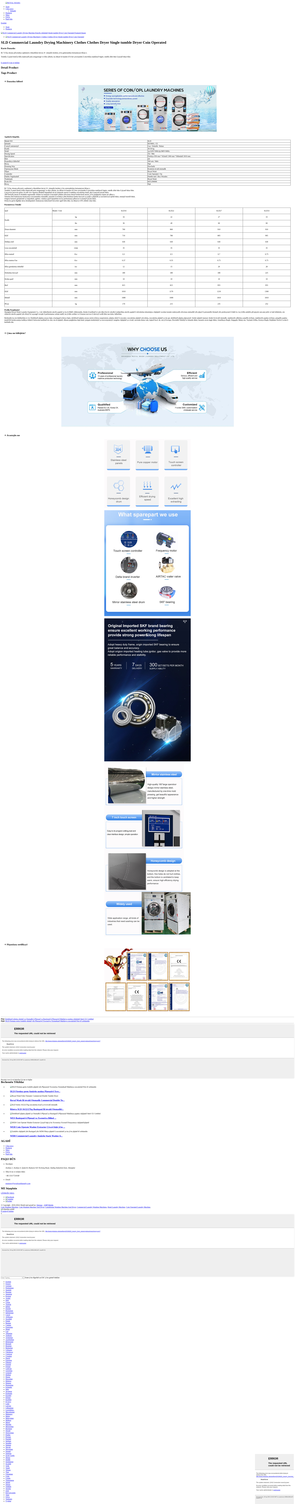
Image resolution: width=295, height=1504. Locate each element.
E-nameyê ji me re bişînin (10, 63)
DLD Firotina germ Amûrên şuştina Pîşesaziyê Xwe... (35, 1091)
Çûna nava (9, 9)
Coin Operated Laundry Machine (138, 1207)
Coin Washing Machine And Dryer (31, 1207)
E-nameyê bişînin (7, 1211)
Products (9, 13)
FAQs (8, 17)
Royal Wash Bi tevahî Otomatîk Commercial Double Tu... (37, 1100)
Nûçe (7, 15)
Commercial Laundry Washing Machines (92, 1207)
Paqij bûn (9, 19)
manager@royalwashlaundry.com (18, 1183)
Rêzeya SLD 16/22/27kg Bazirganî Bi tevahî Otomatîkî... (37, 1109)
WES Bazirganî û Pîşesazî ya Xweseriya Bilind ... (33, 1118)
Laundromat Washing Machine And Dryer (60, 1207)
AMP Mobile (48, 1205)
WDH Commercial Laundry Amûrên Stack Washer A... (36, 1136)
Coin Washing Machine (9, 1207)
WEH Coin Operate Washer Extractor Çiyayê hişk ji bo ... (37, 1127)
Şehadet (13, 11)
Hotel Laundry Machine (116, 1207)
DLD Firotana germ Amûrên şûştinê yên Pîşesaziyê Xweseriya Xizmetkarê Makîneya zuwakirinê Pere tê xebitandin (47, 1021)
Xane (7, 7)
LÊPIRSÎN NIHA (7, 1193)
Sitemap (39, 1205)
